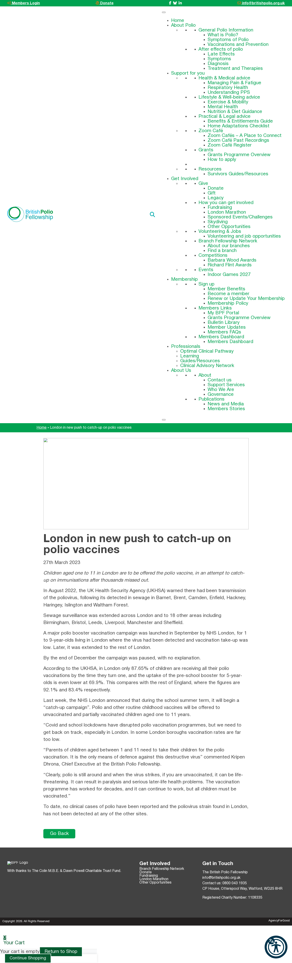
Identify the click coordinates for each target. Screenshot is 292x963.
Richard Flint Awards (230, 265)
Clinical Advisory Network (207, 366)
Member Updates (227, 327)
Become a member (228, 294)
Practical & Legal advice (224, 116)
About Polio (183, 25)
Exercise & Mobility (228, 102)
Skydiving (218, 222)
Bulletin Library (224, 322)
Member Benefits (226, 289)
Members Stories (226, 409)
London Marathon (227, 212)
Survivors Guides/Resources (238, 174)
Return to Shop (60, 952)
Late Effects (221, 54)
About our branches (229, 246)
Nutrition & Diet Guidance (235, 112)
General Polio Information (225, 30)
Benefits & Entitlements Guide (240, 121)
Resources (210, 169)
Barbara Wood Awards (232, 260)
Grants (205, 150)
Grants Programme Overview (239, 155)
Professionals (185, 346)
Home (177, 20)
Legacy (216, 198)
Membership (184, 279)
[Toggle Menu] (164, 12)
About (204, 375)
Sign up (206, 284)
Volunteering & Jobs (219, 231)
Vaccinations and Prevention (238, 44)
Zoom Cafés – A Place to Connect (245, 136)
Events (205, 270)
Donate (106, 3)
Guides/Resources (200, 361)
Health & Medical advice (224, 78)
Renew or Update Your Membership (246, 299)
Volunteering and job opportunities (244, 236)
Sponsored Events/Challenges (240, 217)
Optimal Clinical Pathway (207, 351)
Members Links (215, 308)
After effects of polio (220, 49)
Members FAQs (224, 332)
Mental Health (223, 107)
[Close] (164, 419)
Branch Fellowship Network (227, 241)
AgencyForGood (279, 920)
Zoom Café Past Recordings (238, 140)
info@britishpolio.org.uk (263, 3)
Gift (212, 193)
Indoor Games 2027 (229, 275)
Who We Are (221, 390)
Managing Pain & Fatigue (234, 83)
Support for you (188, 73)
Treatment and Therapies (235, 68)
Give (203, 183)
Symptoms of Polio (228, 40)
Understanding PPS (229, 92)
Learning (189, 356)
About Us (181, 370)
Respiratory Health (228, 88)
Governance (221, 394)
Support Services (226, 385)
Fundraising (220, 207)
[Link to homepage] (30, 215)
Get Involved (184, 179)
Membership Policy (228, 303)
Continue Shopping (28, 958)
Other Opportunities (229, 227)
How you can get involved (225, 203)
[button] (276, 947)
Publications (211, 399)
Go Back (59, 834)
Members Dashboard (221, 337)
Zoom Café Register (230, 145)
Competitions (212, 255)
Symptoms (219, 59)
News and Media (226, 404)
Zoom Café (210, 131)
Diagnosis (218, 64)
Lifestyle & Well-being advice (229, 97)
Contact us (220, 380)
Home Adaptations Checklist (238, 126)
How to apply (222, 159)
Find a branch (222, 251)
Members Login (25, 3)
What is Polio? (223, 35)
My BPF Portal (223, 313)
